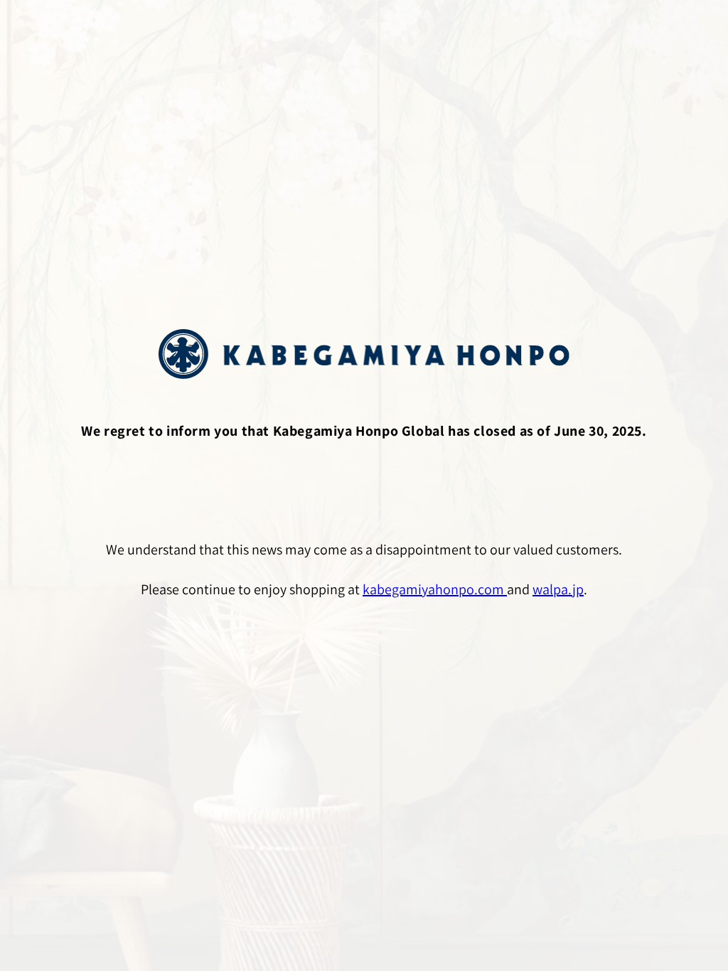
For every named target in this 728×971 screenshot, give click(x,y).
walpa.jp (558, 589)
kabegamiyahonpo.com (435, 589)
